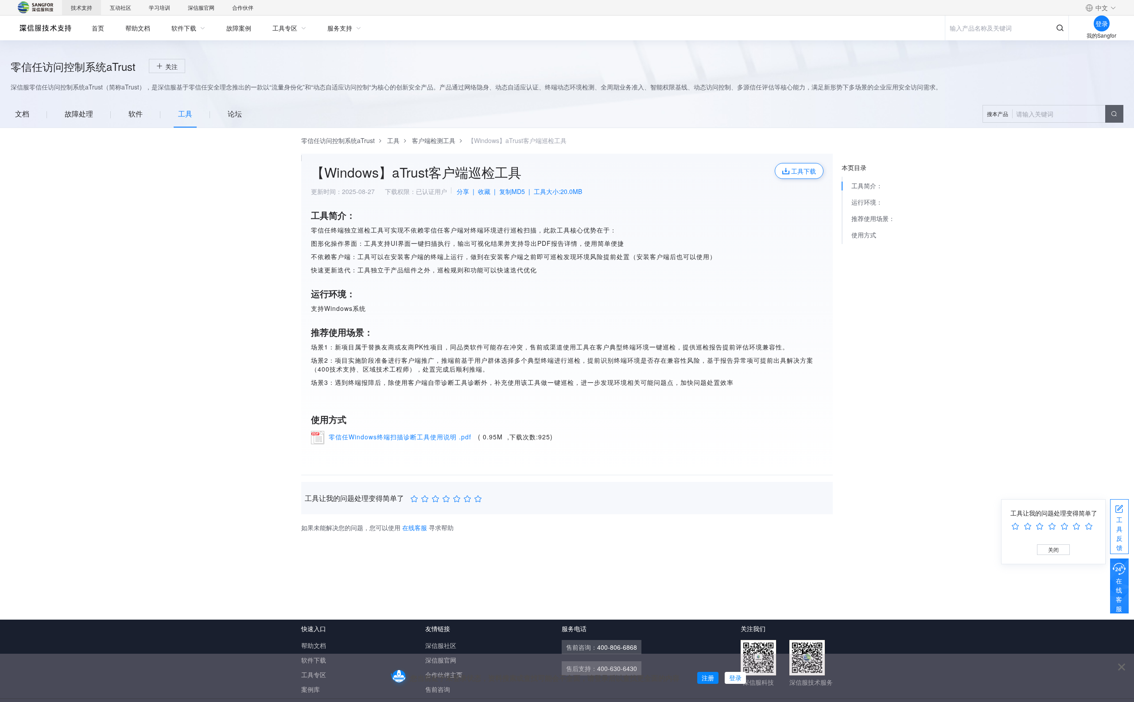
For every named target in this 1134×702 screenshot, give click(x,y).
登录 (735, 677)
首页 (98, 27)
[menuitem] (98, 28)
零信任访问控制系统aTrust (338, 140)
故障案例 (238, 27)
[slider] (447, 498)
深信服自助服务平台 (45, 27)
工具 (393, 140)
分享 (463, 191)
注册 (708, 677)
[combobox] (1053, 114)
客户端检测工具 (433, 140)
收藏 (484, 191)
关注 (171, 66)
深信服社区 (440, 645)
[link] (338, 140)
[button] (1100, 7)
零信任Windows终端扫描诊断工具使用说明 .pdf (401, 436)
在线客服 (1119, 594)
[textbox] (1053, 114)
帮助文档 (137, 27)
